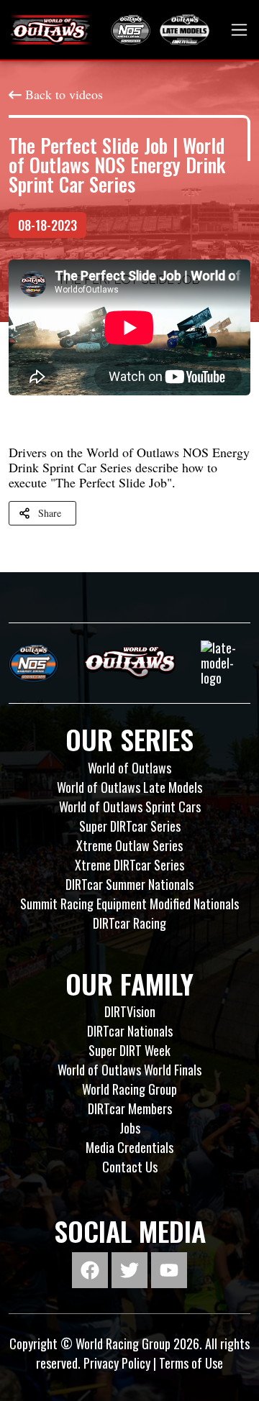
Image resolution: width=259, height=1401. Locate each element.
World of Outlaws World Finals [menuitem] (129, 1069)
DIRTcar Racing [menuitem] (129, 923)
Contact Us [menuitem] (130, 1166)
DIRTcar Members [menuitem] (130, 1108)
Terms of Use (191, 1363)
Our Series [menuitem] (129, 739)
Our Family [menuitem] (129, 983)
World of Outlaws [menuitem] (129, 767)
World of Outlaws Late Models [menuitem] (129, 787)
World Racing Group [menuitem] (129, 1089)
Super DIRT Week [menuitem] (129, 1050)
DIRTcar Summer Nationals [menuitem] (129, 884)
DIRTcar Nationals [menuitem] (130, 1030)
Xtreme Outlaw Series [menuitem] (129, 845)
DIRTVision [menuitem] (129, 1011)
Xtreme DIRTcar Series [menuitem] (129, 864)
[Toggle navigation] (239, 30)
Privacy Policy (116, 1363)
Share (49, 513)
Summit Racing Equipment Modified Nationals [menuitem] (129, 903)
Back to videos (64, 94)
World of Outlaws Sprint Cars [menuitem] (130, 806)
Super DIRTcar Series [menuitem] (130, 826)
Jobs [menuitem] (129, 1127)
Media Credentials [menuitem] (129, 1147)
